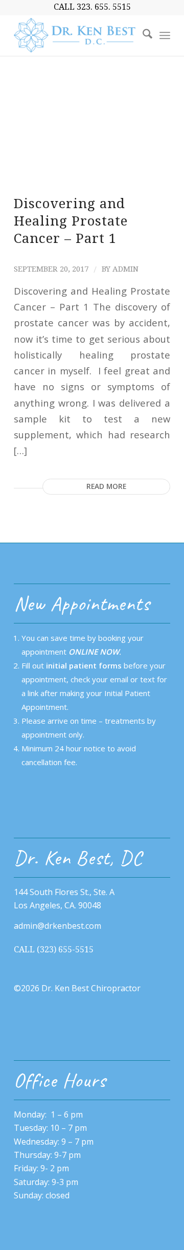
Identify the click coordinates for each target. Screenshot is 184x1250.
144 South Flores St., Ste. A (64, 892)
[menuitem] (142, 35)
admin (125, 269)
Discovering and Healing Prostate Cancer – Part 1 (71, 221)
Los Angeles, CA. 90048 (57, 905)
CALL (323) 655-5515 (54, 949)
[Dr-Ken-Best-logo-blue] (76, 35)
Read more (106, 486)
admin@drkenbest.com (57, 925)
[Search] (142, 35)
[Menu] (164, 35)
